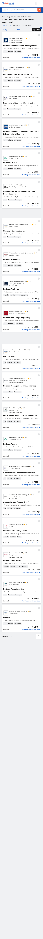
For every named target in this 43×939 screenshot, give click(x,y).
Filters (38, 30)
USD (3, 30)
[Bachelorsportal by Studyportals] (8, 3)
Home (3, 17)
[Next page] (38, 636)
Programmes (11, 17)
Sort (18, 30)
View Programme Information (31, 57)
